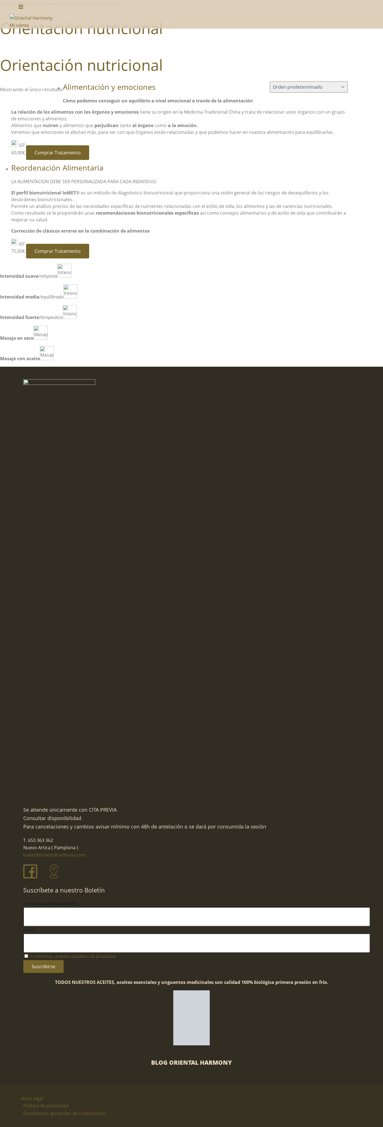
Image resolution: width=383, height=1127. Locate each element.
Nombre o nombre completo (50, 903)
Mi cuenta (19, 25)
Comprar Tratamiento (57, 153)
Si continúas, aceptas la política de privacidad (73, 956)
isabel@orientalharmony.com (54, 855)
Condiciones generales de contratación (64, 1113)
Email (28, 930)
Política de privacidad (45, 1106)
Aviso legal (32, 1098)
